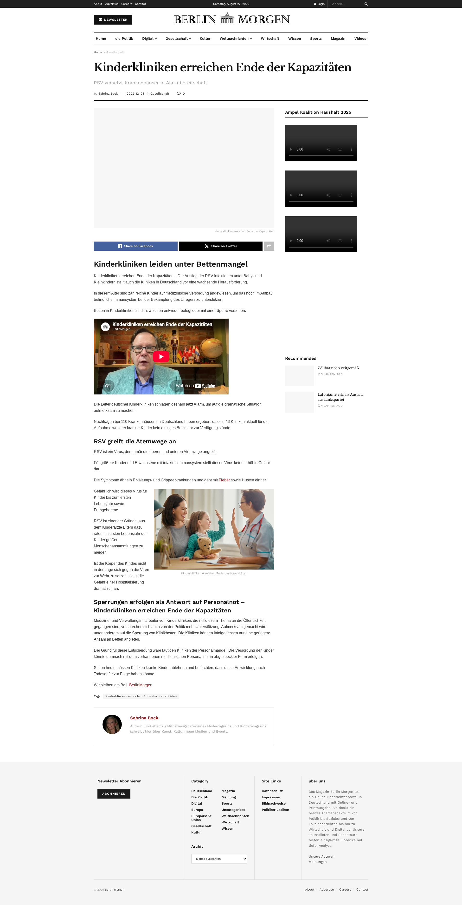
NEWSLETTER (115, 19)
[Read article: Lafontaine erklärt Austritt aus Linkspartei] (299, 402)
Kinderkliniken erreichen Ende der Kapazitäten (141, 696)
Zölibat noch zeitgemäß (338, 368)
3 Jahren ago (331, 374)
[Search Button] (365, 4)
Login (320, 4)
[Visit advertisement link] (326, 303)
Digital (148, 38)
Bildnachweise (274, 803)
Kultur (205, 38)
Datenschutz (272, 791)
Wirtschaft (270, 38)
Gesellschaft (177, 38)
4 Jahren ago (331, 405)
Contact (140, 4)
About (98, 4)
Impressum (271, 797)
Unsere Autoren (321, 856)
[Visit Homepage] (231, 20)
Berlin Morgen (114, 889)
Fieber (224, 480)
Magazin (338, 38)
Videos (360, 38)
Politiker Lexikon (275, 810)
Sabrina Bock (108, 93)
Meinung (229, 797)
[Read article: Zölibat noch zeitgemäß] (299, 376)
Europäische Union (201, 818)
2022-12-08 (135, 93)
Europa (197, 810)
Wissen (294, 38)
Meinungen (318, 862)
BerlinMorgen (140, 685)
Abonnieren (114, 793)
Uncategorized (233, 810)
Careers (126, 4)
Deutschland (201, 791)
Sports (316, 38)
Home (101, 38)
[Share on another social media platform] (269, 246)
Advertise (111, 4)
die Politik (124, 38)
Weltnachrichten (234, 38)
